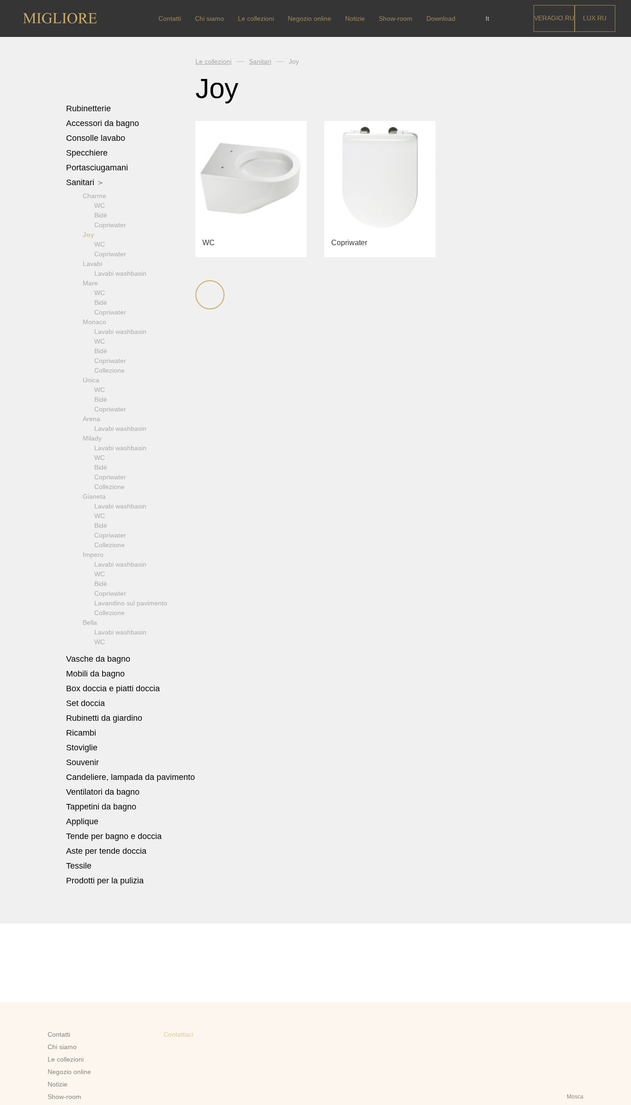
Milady (92, 438)
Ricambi (82, 733)
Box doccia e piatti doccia (114, 688)
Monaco (94, 322)
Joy (88, 234)
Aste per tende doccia (106, 851)
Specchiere (87, 153)
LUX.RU (595, 18)
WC (99, 205)
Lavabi (92, 263)
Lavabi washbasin (120, 273)
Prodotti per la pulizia (105, 880)
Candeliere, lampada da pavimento (130, 777)
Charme (94, 196)
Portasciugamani (98, 167)
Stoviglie (83, 747)
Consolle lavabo (95, 138)
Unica (91, 380)
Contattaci (178, 1034)
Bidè (100, 215)
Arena (91, 419)
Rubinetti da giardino (104, 718)
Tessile (80, 866)
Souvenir (83, 762)
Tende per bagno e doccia (114, 836)
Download (440, 18)
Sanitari (81, 182)
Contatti (169, 18)
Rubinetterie (89, 108)
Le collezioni (256, 18)
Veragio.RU (554, 18)
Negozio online (309, 18)
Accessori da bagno (103, 123)
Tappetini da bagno (102, 807)
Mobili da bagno (96, 674)
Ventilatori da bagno (103, 792)
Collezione (109, 370)
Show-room (396, 18)
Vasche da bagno (99, 659)
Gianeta (94, 496)
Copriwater (110, 225)
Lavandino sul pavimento (130, 603)
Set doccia (86, 703)
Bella (90, 622)
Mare (90, 283)
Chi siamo (209, 18)
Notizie (355, 18)
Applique (82, 821)
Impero (93, 554)
